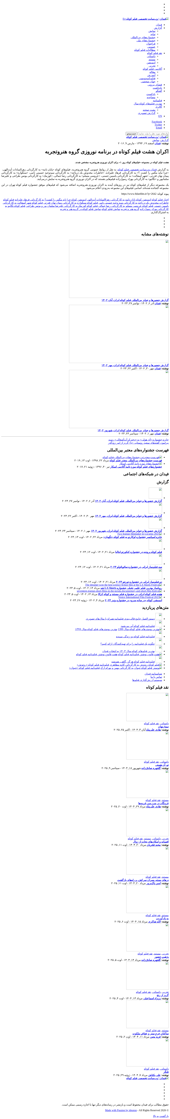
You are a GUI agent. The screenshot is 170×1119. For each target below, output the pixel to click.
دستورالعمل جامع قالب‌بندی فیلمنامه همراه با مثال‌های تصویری (120, 618)
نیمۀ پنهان (163, 726)
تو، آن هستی (162, 764)
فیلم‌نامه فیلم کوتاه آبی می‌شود (138, 626)
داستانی (151, 56)
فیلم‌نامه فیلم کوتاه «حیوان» (84, 667)
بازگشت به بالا (161, 1116)
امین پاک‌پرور (153, 883)
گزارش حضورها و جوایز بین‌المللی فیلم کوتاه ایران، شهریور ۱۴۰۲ (133, 430)
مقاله (152, 72)
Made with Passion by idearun (121, 1110)
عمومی (151, 46)
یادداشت (157, 87)
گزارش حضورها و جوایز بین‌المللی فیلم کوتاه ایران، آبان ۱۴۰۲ (135, 300)
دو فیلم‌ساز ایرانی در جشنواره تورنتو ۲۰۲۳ (139, 581)
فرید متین (155, 1036)
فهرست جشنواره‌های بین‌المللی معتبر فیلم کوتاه (136, 460)
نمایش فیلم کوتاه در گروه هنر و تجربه (80, 209)
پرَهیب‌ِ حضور (161, 956)
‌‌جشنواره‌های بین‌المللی (143, 37)
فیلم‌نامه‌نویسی (147, 78)
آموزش (151, 75)
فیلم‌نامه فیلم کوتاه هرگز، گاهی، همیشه (133, 661)
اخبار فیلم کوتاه (160, 199)
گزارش (158, 27)
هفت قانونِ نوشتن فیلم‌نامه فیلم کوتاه (96, 654)
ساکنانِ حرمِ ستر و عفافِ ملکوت (150, 1033)
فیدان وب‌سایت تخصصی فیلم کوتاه (137, 169)
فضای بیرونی (155, 84)
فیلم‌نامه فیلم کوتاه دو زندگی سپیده (135, 636)
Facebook (157, 121)
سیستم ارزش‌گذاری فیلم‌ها (147, 680)
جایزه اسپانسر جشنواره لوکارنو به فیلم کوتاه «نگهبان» (132, 537)
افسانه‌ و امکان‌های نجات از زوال (151, 841)
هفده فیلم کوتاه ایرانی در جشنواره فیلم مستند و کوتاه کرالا (130, 594)
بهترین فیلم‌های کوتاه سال (148, 103)
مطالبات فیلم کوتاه (144, 50)
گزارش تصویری (146, 113)
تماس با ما (156, 676)
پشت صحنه (149, 109)
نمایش (151, 31)
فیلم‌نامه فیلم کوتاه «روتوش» (93, 664)
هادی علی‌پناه (153, 729)
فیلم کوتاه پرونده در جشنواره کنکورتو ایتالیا (138, 552)
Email (159, 127)
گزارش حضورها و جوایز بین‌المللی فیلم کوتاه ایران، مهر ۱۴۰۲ (135, 365)
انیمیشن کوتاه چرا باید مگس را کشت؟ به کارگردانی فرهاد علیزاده (50, 199)
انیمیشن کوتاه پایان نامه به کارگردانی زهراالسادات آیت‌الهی (119, 199)
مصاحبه (151, 97)
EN (160, 116)
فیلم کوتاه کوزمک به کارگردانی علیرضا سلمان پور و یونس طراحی (62, 205)
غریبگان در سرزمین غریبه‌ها (153, 803)
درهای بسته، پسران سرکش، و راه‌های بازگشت (143, 880)
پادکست (150, 94)
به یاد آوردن (162, 918)
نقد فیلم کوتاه (154, 53)
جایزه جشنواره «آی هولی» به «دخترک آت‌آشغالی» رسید (138, 439)
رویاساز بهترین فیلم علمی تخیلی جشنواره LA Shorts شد (131, 588)
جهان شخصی (148, 81)
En (124, 18)
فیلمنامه (157, 100)
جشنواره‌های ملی (145, 40)
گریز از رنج (163, 995)
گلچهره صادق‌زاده (151, 768)
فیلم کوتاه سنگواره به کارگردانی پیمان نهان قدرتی (70, 202)
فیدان (159, 24)
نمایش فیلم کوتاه (111, 209)
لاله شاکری (154, 921)
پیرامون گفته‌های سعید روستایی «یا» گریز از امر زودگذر (138, 442)
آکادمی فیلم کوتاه (152, 68)
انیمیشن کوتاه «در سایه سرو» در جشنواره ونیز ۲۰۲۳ (133, 600)
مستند (152, 59)
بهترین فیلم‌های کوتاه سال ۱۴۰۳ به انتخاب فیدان (128, 651)
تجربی (152, 65)
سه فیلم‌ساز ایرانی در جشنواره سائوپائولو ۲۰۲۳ (136, 566)
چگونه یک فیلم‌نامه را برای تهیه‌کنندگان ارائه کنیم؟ (127, 643)
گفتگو (159, 91)
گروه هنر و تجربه (130, 209)
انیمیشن (151, 62)
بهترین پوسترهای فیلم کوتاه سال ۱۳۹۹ (96, 629)
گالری (158, 106)
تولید (152, 34)
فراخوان (150, 43)
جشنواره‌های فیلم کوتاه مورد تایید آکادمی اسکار (136, 466)
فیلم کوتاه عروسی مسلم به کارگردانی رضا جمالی (125, 205)
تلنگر (166, 1071)
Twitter (158, 124)
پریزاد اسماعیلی (152, 998)
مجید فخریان (154, 844)
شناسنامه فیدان (153, 673)
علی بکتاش (154, 1075)
